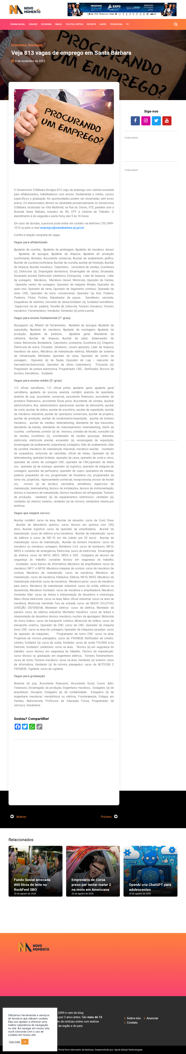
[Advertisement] (64, 784)
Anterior (21, 817)
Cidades (33, 24)
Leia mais (14, 1041)
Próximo (106, 817)
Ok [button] (24, 1041)
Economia (46, 24)
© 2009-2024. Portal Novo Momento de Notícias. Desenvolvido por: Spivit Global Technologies (93, 1049)
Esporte (91, 24)
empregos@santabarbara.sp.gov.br (62, 227)
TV (127, 24)
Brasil (58, 24)
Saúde (103, 24)
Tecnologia (116, 24)
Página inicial (17, 24)
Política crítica (74, 24)
